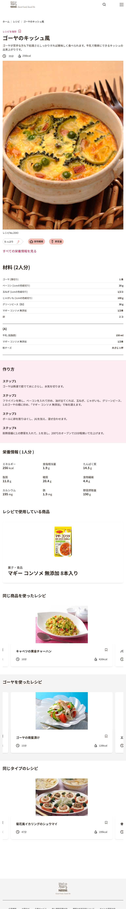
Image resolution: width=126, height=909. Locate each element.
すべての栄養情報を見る (20, 251)
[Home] (23, 4)
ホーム (6, 21)
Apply (104, 5)
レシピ (16, 21)
